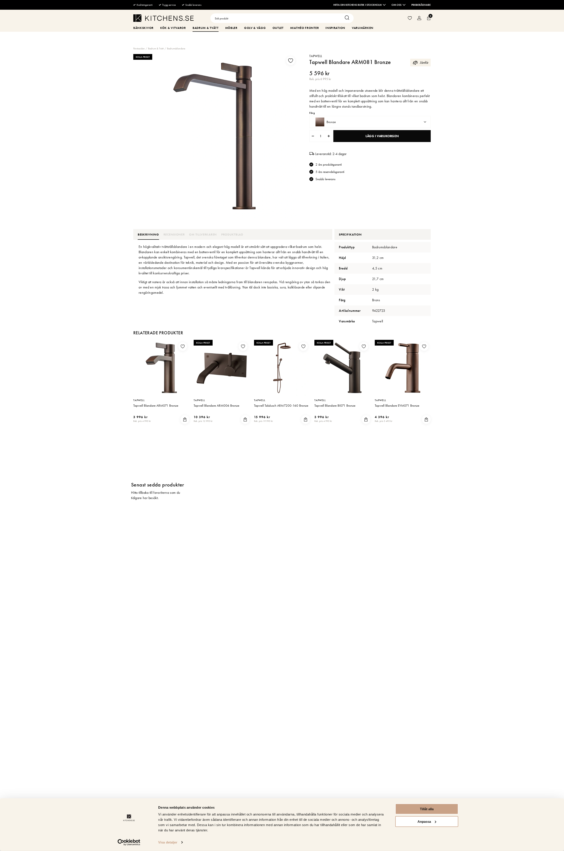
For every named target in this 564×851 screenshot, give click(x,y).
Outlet (278, 28)
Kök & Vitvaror (173, 28)
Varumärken (362, 28)
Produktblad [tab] (232, 234)
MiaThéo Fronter (304, 28)
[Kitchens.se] (163, 18)
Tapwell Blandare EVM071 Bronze (397, 405)
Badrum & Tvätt (206, 28)
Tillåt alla (427, 809)
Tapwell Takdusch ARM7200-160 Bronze (281, 405)
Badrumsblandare (176, 48)
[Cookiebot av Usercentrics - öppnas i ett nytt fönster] (129, 842)
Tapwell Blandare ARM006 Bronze (216, 405)
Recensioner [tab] (174, 234)
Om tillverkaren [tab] (203, 234)
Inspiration (335, 28)
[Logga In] (419, 18)
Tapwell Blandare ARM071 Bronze (155, 405)
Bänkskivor (143, 28)
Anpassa (424, 821)
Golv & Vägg (255, 28)
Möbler (231, 28)
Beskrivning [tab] (148, 234)
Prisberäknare (421, 5)
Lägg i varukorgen (382, 136)
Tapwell (315, 56)
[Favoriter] (410, 18)
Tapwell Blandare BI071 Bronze (334, 405)
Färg (312, 113)
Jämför (424, 62)
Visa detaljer (167, 842)
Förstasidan (139, 48)
